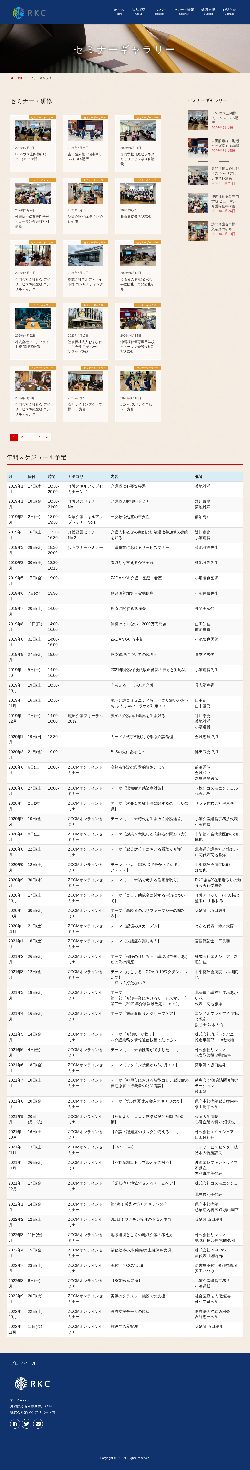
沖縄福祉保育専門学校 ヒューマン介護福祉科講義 (225, 201)
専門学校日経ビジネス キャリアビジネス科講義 (225, 173)
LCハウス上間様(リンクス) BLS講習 (224, 118)
